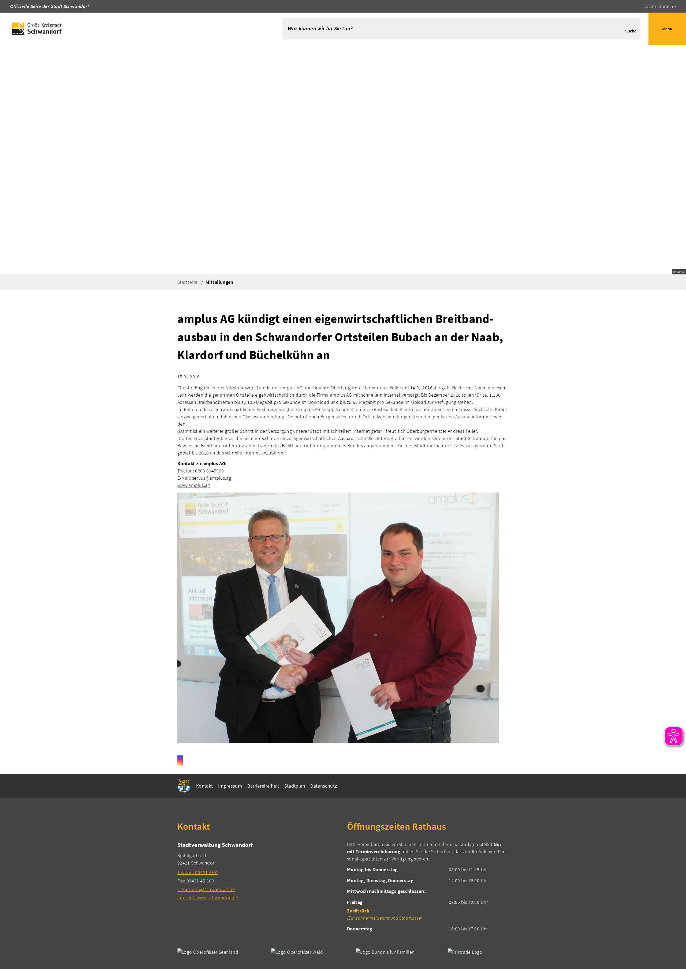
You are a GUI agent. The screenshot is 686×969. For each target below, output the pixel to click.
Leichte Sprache (659, 6)
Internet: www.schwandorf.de (207, 898)
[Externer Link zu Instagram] (180, 760)
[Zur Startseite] (133, 29)
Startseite (187, 282)
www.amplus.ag (193, 485)
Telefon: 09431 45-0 (197, 872)
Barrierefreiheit (263, 786)
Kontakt (204, 786)
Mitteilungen (219, 282)
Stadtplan (294, 786)
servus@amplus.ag (211, 478)
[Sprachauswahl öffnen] (632, 6)
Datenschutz (323, 786)
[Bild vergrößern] (338, 618)
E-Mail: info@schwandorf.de (206, 889)
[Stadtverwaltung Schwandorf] (258, 871)
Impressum (230, 786)
